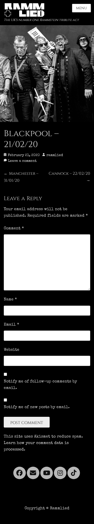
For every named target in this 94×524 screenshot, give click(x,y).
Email (11, 325)
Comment (14, 229)
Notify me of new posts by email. (37, 407)
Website (11, 350)
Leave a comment (22, 161)
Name (10, 300)
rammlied (54, 155)
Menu (81, 8)
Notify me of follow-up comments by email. (40, 385)
